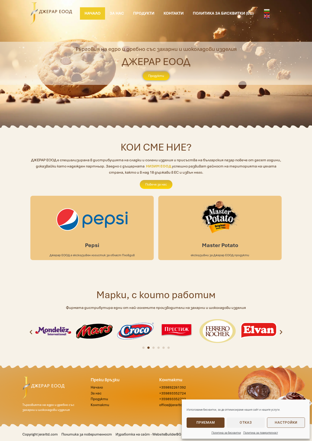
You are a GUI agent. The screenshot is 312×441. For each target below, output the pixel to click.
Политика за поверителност (260, 432)
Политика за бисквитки (226, 432)
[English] (267, 16)
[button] (31, 332)
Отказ (246, 422)
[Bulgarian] (267, 11)
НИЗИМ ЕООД (158, 166)
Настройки (286, 422)
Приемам (205, 422)
